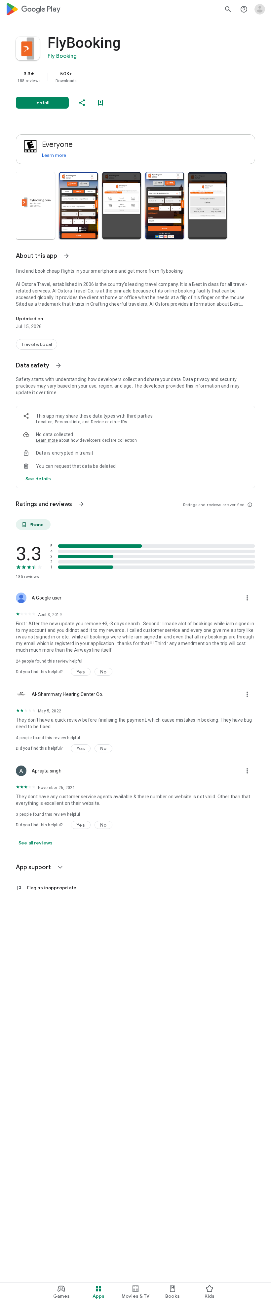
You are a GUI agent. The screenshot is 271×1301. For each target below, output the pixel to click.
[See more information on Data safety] (58, 365)
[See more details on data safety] (38, 479)
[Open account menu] (260, 9)
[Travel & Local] (36, 344)
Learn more (54, 155)
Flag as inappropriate (46, 888)
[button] (35, 205)
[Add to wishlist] (100, 103)
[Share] (82, 103)
